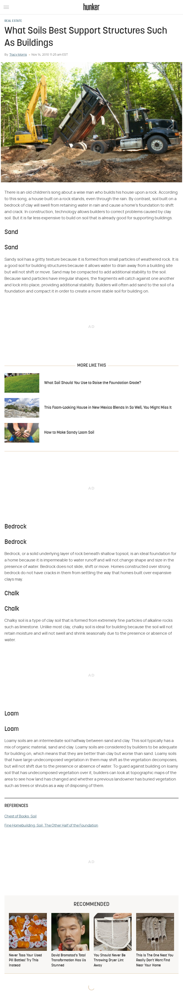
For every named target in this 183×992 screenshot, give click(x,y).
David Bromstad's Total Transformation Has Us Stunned (68, 960)
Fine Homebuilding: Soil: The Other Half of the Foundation (51, 825)
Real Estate (13, 21)
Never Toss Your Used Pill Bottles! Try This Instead (25, 960)
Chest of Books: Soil (20, 816)
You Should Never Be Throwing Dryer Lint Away (109, 960)
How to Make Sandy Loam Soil (69, 433)
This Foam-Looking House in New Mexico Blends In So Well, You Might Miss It (108, 408)
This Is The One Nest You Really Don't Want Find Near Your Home (154, 960)
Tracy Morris (18, 54)
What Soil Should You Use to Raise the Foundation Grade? (92, 383)
